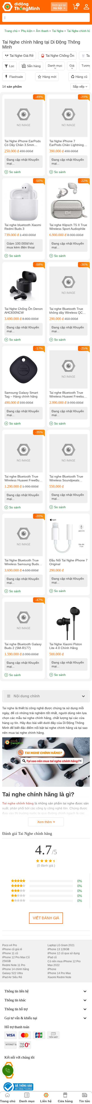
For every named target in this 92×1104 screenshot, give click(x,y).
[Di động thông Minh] (21, 6)
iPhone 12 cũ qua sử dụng (64, 953)
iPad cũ (52, 957)
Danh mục (55, 65)
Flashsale (16, 76)
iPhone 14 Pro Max (59, 973)
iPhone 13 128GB (58, 949)
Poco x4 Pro (9, 945)
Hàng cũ (81, 76)
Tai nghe (8, 708)
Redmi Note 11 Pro (13, 965)
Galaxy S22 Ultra (12, 973)
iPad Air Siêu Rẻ (12, 977)
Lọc (11, 66)
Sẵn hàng (34, 66)
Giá (71, 65)
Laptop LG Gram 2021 (61, 945)
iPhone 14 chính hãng (15, 969)
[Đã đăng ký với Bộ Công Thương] (17, 1087)
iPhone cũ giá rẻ (12, 949)
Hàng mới (49, 76)
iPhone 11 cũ (10, 953)
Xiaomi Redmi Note (59, 977)
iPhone (52, 969)
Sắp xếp (79, 86)
